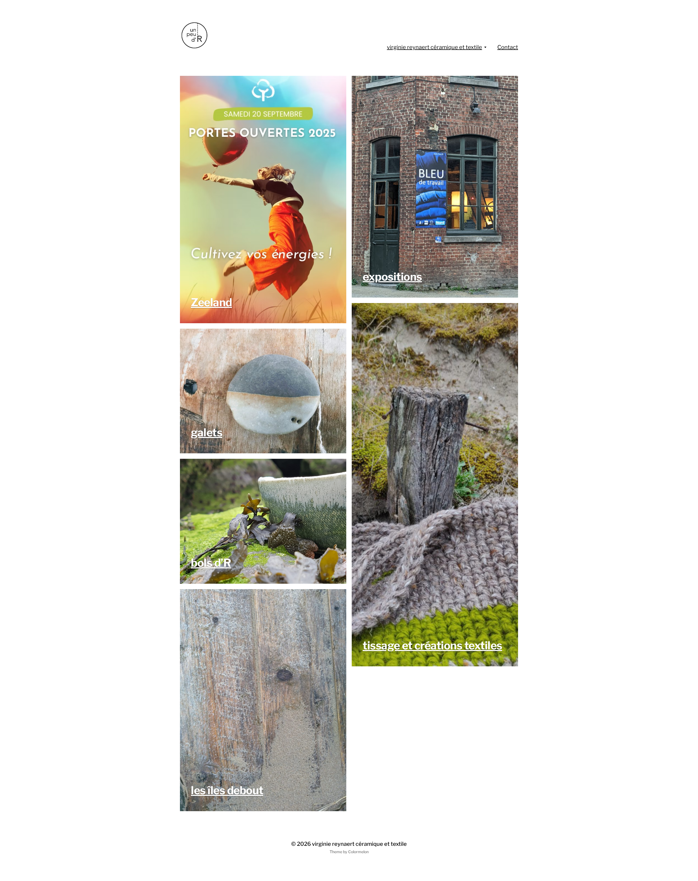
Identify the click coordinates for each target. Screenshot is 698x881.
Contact (507, 47)
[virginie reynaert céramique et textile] (228, 35)
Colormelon (358, 851)
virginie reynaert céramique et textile (434, 47)
